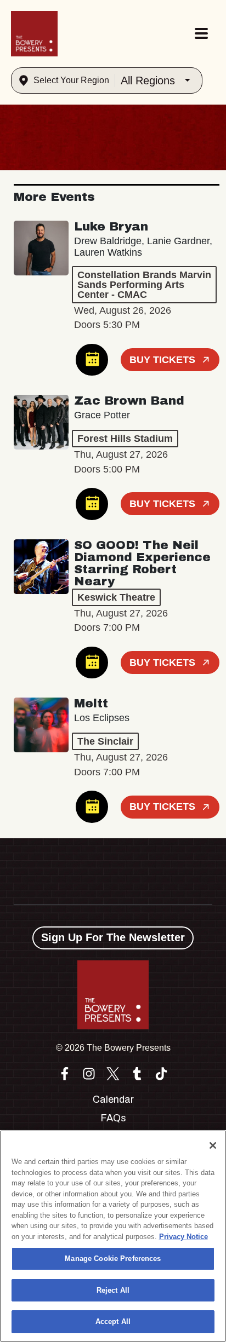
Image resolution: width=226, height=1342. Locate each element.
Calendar (113, 1099)
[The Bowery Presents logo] (34, 33)
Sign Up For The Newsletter (113, 937)
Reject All (113, 1290)
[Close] (213, 1145)
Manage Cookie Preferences (113, 1258)
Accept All (113, 1321)
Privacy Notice (183, 1236)
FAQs (113, 1118)
